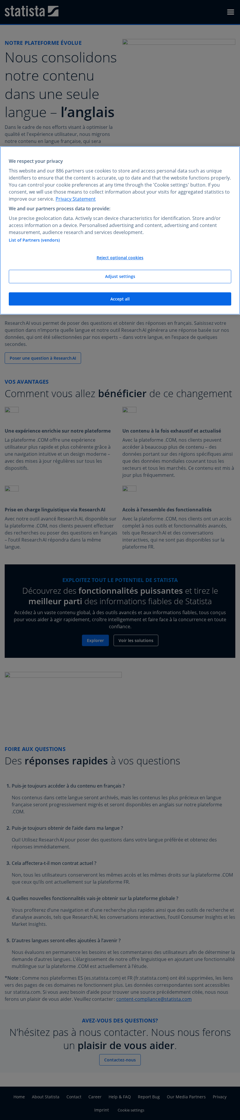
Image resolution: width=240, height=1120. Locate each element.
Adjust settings (120, 276)
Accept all (120, 299)
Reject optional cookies (120, 258)
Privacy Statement (76, 199)
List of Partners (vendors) (34, 240)
